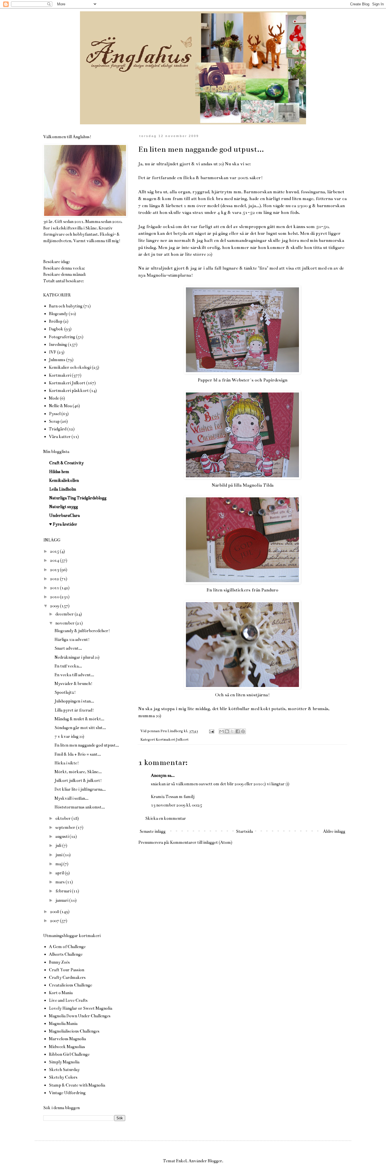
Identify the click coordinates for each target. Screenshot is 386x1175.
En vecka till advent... (74, 674)
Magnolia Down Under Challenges (79, 1015)
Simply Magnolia (64, 1062)
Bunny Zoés (59, 962)
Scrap (54, 421)
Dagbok (56, 328)
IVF (52, 352)
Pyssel (54, 413)
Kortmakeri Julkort (172, 739)
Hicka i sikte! (67, 763)
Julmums (57, 359)
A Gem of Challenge (67, 946)
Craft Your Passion (66, 969)
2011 (55, 587)
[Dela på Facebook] (237, 731)
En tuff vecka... (68, 666)
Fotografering (62, 336)
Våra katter (60, 436)
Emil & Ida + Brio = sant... (78, 754)
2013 (55, 569)
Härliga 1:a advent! (72, 639)
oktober (63, 818)
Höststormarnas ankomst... (80, 807)
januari (62, 900)
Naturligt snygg (63, 506)
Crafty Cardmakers (67, 977)
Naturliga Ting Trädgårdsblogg (78, 497)
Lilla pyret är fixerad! (74, 710)
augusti (62, 836)
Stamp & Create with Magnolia (77, 1085)
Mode (54, 398)
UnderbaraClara (64, 515)
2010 (55, 596)
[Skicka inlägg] (211, 731)
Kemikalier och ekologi (70, 367)
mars (60, 881)
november (65, 623)
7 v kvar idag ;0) (69, 736)
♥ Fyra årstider (63, 524)
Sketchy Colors (63, 1077)
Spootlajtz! (65, 692)
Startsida (244, 831)
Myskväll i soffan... (71, 798)
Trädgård (57, 429)
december (65, 614)
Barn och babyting (66, 306)
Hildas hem (59, 471)
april (60, 872)
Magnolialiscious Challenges (74, 1031)
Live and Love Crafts (68, 1000)
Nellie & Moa (60, 405)
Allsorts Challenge (66, 954)
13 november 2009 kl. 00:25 (176, 805)
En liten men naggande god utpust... (87, 745)
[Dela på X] (232, 731)
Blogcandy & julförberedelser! (82, 630)
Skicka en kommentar (165, 818)
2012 (55, 578)
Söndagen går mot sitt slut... (80, 727)
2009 (55, 605)
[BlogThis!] (227, 731)
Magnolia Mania (63, 1023)
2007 (55, 920)
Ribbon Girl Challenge (69, 1054)
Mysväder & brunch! (73, 683)
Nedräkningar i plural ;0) (77, 657)
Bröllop (55, 321)
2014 (55, 560)
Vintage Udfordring (67, 1092)
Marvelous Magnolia (67, 1038)
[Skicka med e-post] (221, 731)
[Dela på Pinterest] (243, 731)
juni (59, 854)
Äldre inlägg (334, 831)
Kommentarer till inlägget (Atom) (201, 842)
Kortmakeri (60, 375)
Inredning (58, 344)
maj (59, 863)
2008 (55, 911)
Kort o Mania (61, 992)
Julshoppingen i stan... (74, 701)
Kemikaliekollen (64, 480)
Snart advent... (68, 648)
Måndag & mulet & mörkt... (79, 718)
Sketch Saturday (64, 1069)
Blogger (215, 1160)
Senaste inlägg (153, 831)
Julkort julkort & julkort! (78, 780)
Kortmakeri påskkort (69, 390)
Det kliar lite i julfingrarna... (80, 789)
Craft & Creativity (66, 462)
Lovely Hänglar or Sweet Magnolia (80, 1008)
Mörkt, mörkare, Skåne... (78, 771)
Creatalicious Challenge (70, 985)
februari (63, 891)
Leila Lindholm (62, 489)
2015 (55, 551)
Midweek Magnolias (67, 1046)
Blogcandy (58, 313)
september (65, 827)
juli (58, 845)
